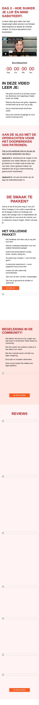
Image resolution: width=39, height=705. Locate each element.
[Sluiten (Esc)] (31, 701)
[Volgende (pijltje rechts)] (13, 704)
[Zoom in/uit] (4, 701)
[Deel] (22, 701)
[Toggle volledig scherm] (13, 701)
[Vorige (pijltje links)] (4, 704)
